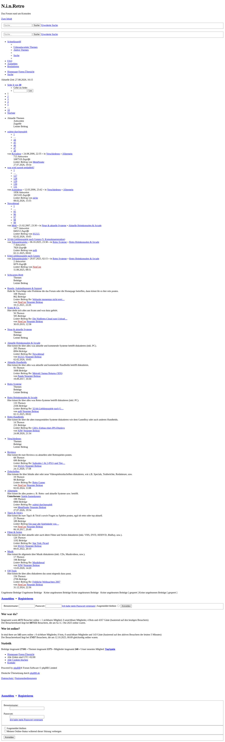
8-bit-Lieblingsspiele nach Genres (23, 256)
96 (14, 214)
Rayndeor (16, 153)
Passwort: (8, 713)
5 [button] (8, 104)
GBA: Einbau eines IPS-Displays (48, 428)
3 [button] (8, 99)
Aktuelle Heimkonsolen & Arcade (85, 225)
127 (15, 175)
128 (15, 178)
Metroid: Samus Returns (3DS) (47, 373)
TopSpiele (110, 649)
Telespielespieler (20, 242)
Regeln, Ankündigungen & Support (24, 288)
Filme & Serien (14, 532)
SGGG (36, 233)
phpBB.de (35, 673)
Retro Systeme (60, 242)
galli (35, 250)
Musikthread (38, 562)
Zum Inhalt (6, 18)
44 (14, 140)
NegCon (37, 267)
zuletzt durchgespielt (17, 131)
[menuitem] (25, 47)
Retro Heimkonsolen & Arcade (84, 242)
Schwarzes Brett (15, 275)
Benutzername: (11, 705)
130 (15, 184)
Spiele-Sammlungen (31, 496)
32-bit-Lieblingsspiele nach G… (48, 408)
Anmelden (7, 598)
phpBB (17, 668)
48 (14, 151)
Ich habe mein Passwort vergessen (78, 606)
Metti (14, 225)
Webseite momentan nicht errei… (48, 299)
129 (15, 181)
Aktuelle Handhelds (17, 362)
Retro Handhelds (15, 417)
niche (35, 198)
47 (14, 148)
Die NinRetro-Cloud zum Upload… (49, 318)
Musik (10, 551)
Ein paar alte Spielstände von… (43, 524)
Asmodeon (16, 189)
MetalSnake (38, 162)
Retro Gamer (38, 482)
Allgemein (67, 153)
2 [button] (8, 96)
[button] (14, 85)
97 (14, 217)
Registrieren (25, 598)
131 (15, 187)
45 (14, 142)
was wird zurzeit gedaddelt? (20, 167)
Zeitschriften (13, 471)
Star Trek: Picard (40, 543)
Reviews (11, 452)
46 (14, 145)
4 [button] (8, 102)
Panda (21, 376)
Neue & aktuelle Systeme (54, 225)
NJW (20, 430)
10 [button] (8, 110)
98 (14, 220)
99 (14, 222)
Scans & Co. (13, 307)
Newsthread (13, 203)
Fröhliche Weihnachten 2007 (46, 582)
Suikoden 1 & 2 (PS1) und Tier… (48, 463)
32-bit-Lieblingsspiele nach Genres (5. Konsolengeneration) (36, 239)
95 (14, 211)
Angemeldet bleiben (107, 606)
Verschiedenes (53, 153)
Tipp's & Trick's (15, 513)
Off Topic (12, 570)
